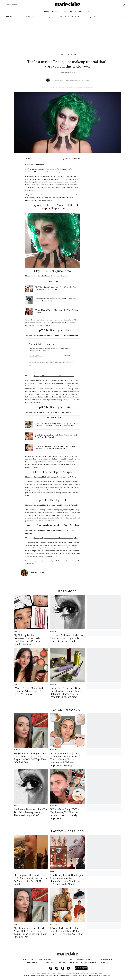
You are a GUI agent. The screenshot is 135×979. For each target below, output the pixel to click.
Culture (78, 11)
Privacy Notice (32, 362)
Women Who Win (122, 17)
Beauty (55, 11)
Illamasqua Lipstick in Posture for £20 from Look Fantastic (56, 505)
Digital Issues (110, 17)
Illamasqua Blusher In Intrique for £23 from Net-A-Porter (55, 477)
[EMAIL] (43, 573)
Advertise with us (105, 959)
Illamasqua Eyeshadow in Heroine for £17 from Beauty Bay (56, 538)
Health (63, 11)
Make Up (72, 54)
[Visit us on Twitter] (50, 968)
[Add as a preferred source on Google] (93, 968)
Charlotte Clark (57, 80)
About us (62, 962)
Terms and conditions (85, 959)
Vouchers (88, 11)
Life (70, 11)
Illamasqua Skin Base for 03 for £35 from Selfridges (53, 412)
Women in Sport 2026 (23, 17)
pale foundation (37, 456)
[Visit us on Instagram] (56, 968)
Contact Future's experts (47, 959)
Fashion (46, 11)
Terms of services (49, 361)
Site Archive (28, 959)
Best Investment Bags (85, 17)
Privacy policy (33, 962)
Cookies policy (49, 962)
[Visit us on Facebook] (62, 968)
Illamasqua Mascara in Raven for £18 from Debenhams (54, 376)
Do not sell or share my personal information (89, 962)
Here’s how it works (88, 87)
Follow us (67, 158)
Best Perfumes (99, 17)
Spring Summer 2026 (55, 17)
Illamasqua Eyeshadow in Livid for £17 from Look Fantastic (56, 335)
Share (30, 158)
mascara (69, 397)
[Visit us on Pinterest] (68, 968)
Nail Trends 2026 (70, 17)
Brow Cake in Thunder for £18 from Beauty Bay (51, 276)
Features (86, 80)
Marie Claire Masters (39, 17)
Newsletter (77, 158)
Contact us (67, 959)
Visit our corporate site (95, 973)
